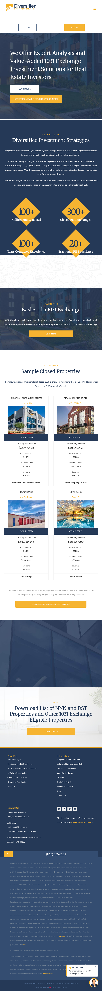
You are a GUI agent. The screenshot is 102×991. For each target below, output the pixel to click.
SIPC (63, 936)
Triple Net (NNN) (64, 782)
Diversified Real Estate (16, 782)
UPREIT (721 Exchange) (66, 768)
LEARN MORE (25, 89)
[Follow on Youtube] (75, 809)
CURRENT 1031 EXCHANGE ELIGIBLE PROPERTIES (50, 604)
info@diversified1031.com (18, 817)
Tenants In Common (65, 786)
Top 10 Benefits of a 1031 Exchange (21, 768)
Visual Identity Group (59, 987)
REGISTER (74, 27)
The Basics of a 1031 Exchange (19, 764)
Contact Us (61, 795)
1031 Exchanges (14, 759)
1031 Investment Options (17, 773)
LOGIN (27, 27)
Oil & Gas (61, 777)
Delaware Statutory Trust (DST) (69, 764)
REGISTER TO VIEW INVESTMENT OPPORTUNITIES (36, 99)
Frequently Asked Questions (68, 759)
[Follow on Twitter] (69, 809)
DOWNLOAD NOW (51, 732)
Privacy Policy (48, 974)
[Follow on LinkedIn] (59, 809)
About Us (11, 786)
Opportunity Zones (65, 773)
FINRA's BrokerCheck (81, 822)
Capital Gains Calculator (17, 777)
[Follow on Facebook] (64, 809)
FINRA (59, 936)
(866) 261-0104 (19, 812)
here (24, 945)
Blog (59, 791)
